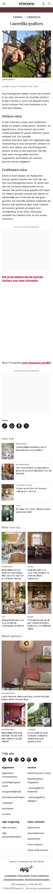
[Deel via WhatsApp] (11, 425)
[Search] (49, 3)
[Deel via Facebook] (19, 425)
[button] (40, 876)
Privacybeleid (23, 876)
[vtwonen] (26, 3)
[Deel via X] (26, 425)
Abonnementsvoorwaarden (37, 879)
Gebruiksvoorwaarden (14, 879)
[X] (35, 760)
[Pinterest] (29, 760)
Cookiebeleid (10, 876)
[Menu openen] (4, 3)
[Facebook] (10, 760)
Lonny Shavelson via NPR (36, 363)
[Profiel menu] (43, 3)
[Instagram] (16, 760)
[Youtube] (23, 760)
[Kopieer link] (4, 425)
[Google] (4, 760)
